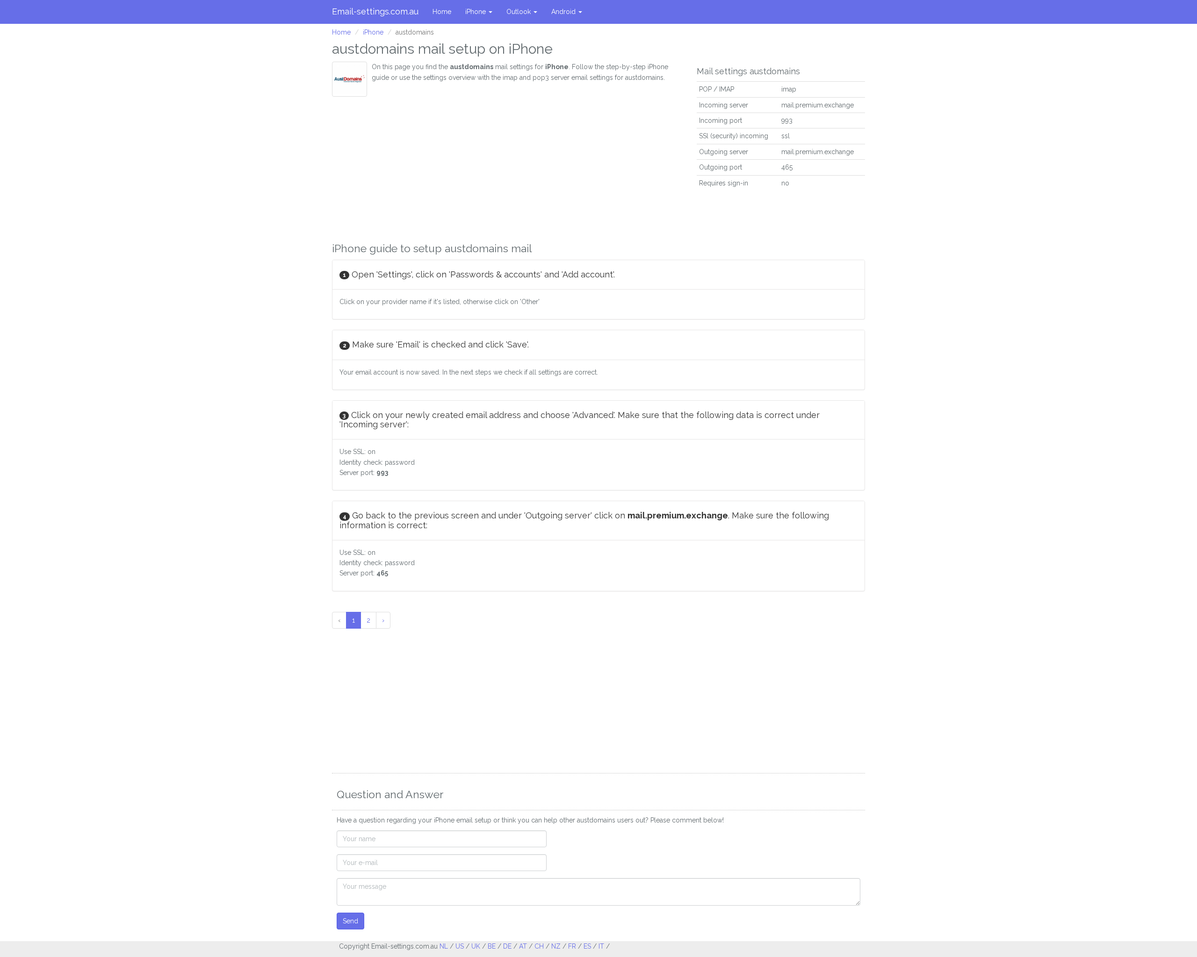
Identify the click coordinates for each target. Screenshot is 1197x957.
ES (587, 946)
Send (350, 921)
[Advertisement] (507, 166)
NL (444, 946)
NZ (556, 946)
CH (539, 946)
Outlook (519, 11)
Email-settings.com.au (375, 11)
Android (564, 11)
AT (523, 946)
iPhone (476, 11)
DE (507, 946)
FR (572, 946)
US (459, 946)
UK (475, 946)
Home (442, 11)
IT (601, 946)
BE (492, 946)
